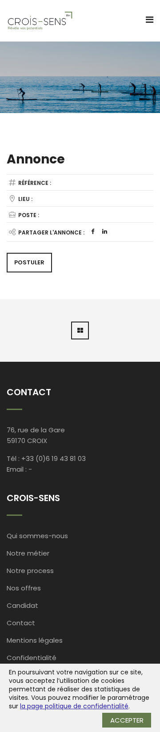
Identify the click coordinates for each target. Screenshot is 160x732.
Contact (21, 622)
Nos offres (24, 588)
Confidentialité (31, 657)
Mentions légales (35, 640)
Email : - (19, 469)
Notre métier (28, 553)
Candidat (22, 605)
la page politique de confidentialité (74, 706)
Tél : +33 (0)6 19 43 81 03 (46, 458)
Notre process (30, 570)
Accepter (127, 720)
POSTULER (29, 262)
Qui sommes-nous (37, 535)
